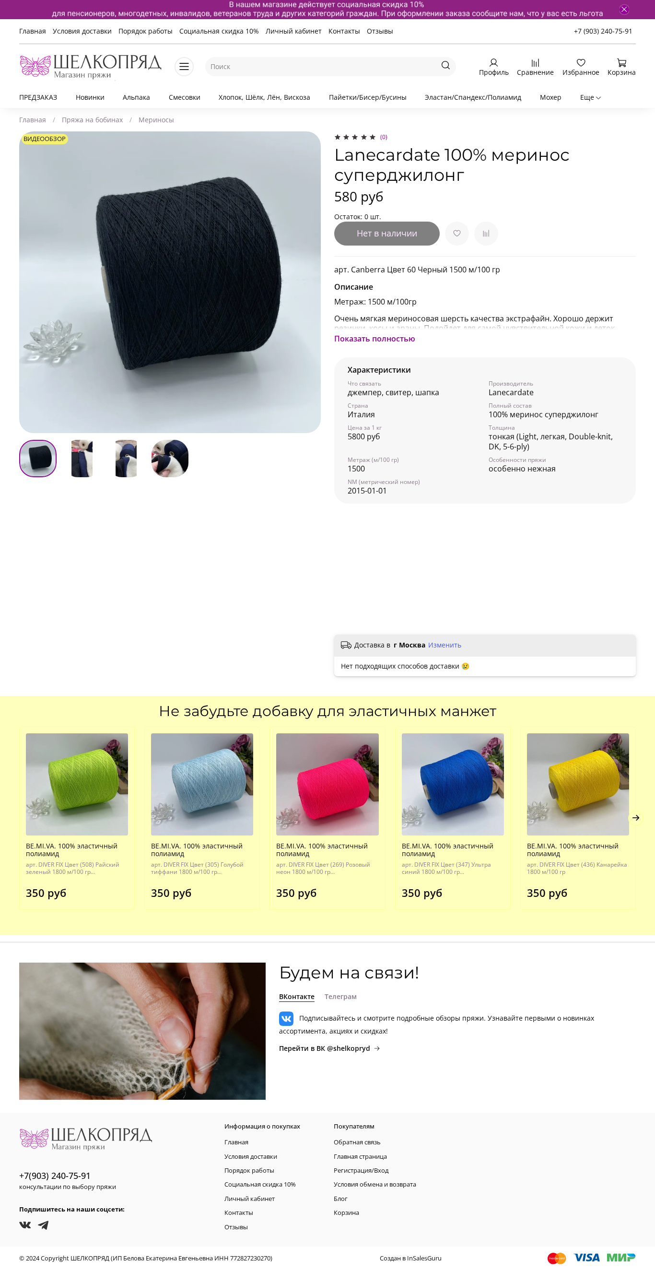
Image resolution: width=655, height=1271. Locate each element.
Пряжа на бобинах (92, 119)
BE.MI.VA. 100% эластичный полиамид (71, 849)
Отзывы (380, 30)
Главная (32, 30)
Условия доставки (82, 30)
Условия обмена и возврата (375, 1184)
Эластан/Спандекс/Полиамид (473, 97)
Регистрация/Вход (361, 1170)
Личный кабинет (294, 30)
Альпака (136, 97)
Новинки (90, 97)
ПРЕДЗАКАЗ (38, 97)
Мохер (550, 97)
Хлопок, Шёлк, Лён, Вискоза (264, 97)
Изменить (444, 645)
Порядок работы (145, 30)
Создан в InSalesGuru (411, 1258)
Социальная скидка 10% (219, 30)
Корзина (346, 1213)
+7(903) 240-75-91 (55, 1175)
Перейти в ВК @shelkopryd (324, 1048)
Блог (341, 1199)
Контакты (344, 30)
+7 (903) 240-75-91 (603, 30)
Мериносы (156, 119)
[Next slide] (307, 282)
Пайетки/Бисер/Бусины (368, 97)
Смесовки (184, 97)
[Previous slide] (33, 282)
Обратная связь (357, 1142)
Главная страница (360, 1157)
